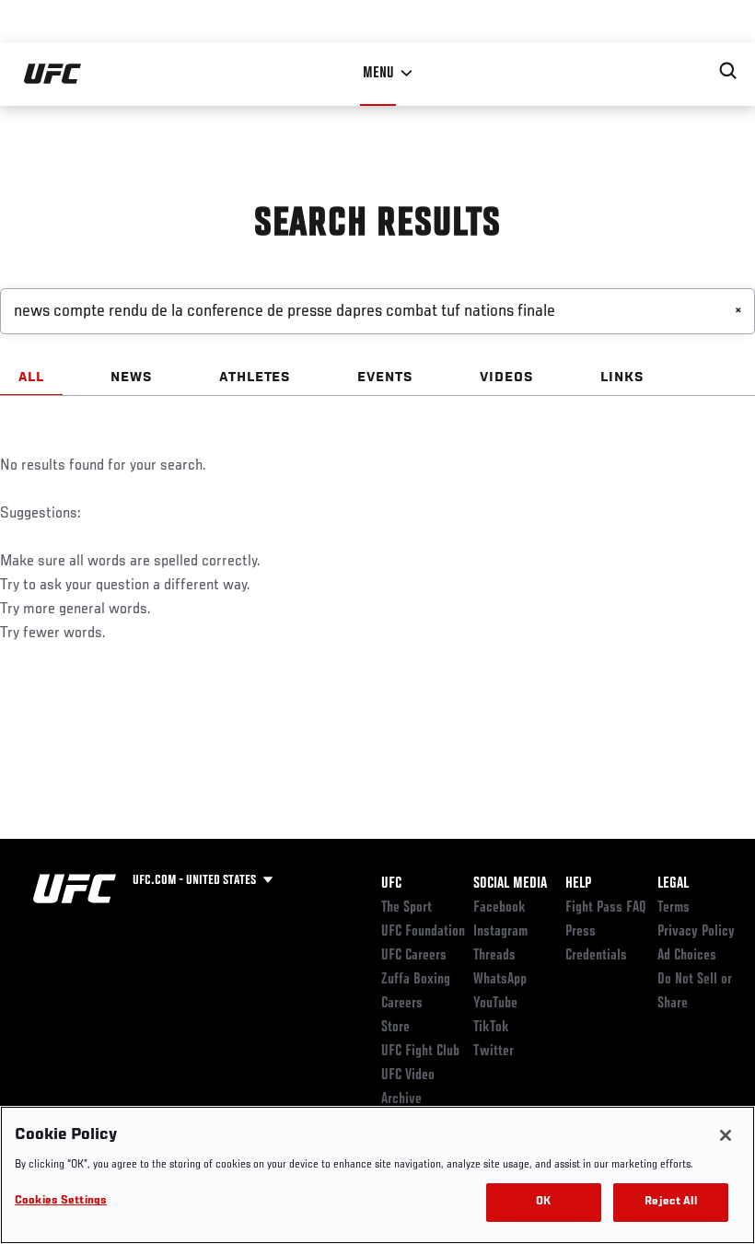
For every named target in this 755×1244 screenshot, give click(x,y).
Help (578, 884)
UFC (391, 884)
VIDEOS (507, 377)
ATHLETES (255, 377)
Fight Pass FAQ (605, 908)
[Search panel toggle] (728, 70)
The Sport (406, 908)
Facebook (499, 908)
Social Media (510, 884)
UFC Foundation (423, 932)
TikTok (491, 1027)
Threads (494, 956)
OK (543, 1202)
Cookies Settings (61, 1201)
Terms (673, 908)
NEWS (131, 377)
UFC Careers (414, 956)
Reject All (670, 1202)
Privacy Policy (696, 932)
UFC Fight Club (420, 1051)
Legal (673, 884)
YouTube (495, 1003)
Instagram (500, 932)
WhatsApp (500, 979)
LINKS (622, 377)
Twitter (493, 1051)
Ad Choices (686, 956)
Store (395, 1027)
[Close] (725, 1135)
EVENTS (385, 377)
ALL (31, 377)
